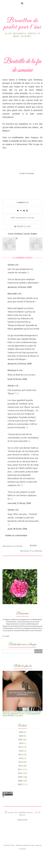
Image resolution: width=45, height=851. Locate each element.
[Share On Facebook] (21, 210)
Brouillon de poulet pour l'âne (25, 845)
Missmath (12, 293)
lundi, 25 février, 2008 (17, 379)
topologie (30, 218)
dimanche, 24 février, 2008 (20, 287)
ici (30, 124)
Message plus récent (13, 546)
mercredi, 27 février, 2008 (19, 503)
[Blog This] (27, 210)
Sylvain (11, 264)
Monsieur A (13, 370)
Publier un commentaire (16, 535)
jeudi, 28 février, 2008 (17, 529)
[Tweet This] (18, 210)
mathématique (21, 218)
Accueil (33, 546)
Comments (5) (22, 202)
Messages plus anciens (31, 551)
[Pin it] (24, 210)
